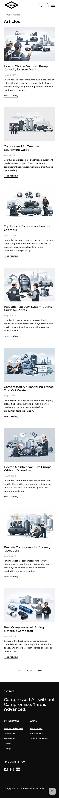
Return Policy (36, 728)
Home (7, 15)
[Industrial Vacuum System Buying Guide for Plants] (29, 284)
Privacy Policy (36, 733)
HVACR (7, 749)
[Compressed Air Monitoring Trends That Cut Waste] (29, 365)
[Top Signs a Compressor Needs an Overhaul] (29, 204)
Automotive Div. (12, 733)
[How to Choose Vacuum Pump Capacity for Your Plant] (29, 44)
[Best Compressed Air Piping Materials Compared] (29, 605)
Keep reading (11, 95)
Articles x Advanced (13, 728)
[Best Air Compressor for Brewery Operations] (29, 525)
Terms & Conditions (39, 738)
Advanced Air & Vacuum (32, 789)
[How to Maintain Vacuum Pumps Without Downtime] (29, 445)
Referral (7, 744)
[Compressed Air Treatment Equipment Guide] (29, 124)
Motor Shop (9, 738)
